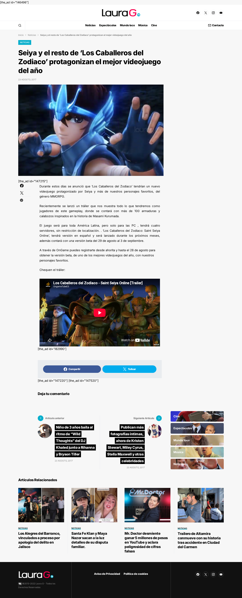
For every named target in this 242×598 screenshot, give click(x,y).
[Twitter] (206, 12)
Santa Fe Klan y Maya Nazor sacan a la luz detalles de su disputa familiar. (89, 540)
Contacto (218, 25)
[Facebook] (198, 12)
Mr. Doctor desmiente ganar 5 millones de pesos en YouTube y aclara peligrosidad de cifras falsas (146, 542)
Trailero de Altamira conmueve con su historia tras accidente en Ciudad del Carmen (199, 540)
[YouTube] (221, 12)
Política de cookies (136, 573)
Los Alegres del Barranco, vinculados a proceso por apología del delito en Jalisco (39, 540)
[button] (19, 25)
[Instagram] (213, 12)
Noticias (32, 35)
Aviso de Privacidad (107, 573)
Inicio (21, 35)
